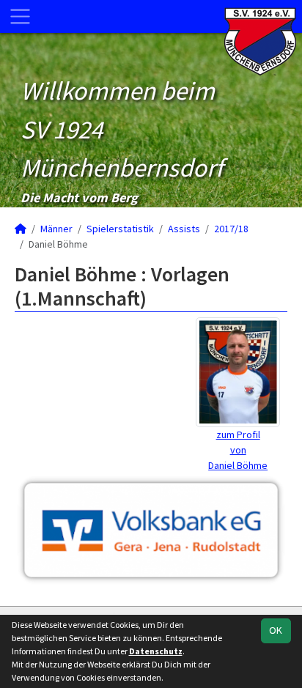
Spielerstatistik (120, 228)
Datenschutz (156, 651)
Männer (56, 228)
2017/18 (231, 228)
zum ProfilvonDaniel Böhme (238, 450)
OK (275, 630)
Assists (184, 228)
